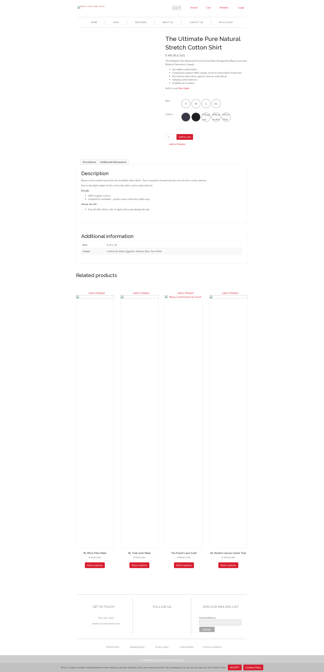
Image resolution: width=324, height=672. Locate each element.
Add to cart (185, 136)
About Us (167, 22)
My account (226, 22)
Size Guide (140, 22)
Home (94, 22)
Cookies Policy (253, 667)
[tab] (89, 162)
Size (167, 100)
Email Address (207, 617)
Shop (116, 22)
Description (89, 162)
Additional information (113, 162)
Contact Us (196, 22)
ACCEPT (234, 667)
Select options (95, 565)
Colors (169, 114)
